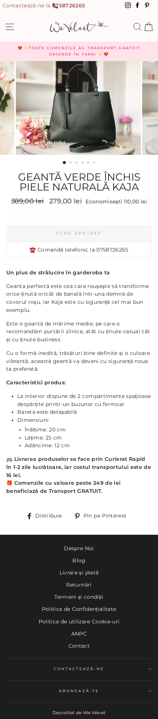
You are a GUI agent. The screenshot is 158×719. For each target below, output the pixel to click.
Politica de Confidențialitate (79, 609)
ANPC (79, 634)
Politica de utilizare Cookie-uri (79, 621)
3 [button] (77, 163)
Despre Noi (79, 548)
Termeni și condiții (78, 597)
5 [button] (89, 163)
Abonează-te (79, 690)
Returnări (78, 585)
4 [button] (83, 163)
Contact (79, 646)
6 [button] (95, 163)
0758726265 (68, 5)
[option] (79, 51)
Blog (78, 560)
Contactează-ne (79, 668)
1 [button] (65, 163)
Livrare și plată (79, 573)
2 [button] (71, 163)
